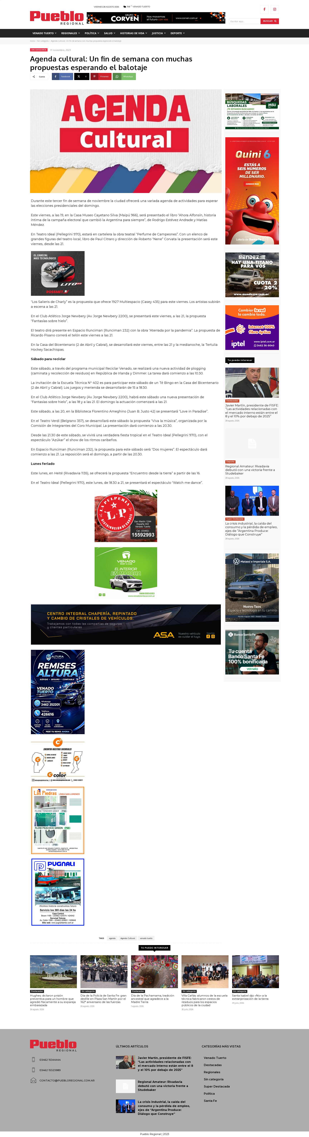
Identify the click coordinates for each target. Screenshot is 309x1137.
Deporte (230, 462)
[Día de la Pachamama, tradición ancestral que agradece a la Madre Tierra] (154, 971)
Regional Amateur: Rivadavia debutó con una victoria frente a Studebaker (250, 469)
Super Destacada (234, 519)
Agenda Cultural (128, 938)
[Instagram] (275, 9)
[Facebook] (264, 9)
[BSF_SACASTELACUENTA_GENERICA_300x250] (252, 652)
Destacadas (232, 401)
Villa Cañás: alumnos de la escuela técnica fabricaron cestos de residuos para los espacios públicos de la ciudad (204, 1000)
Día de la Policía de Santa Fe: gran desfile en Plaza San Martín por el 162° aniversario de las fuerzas (103, 999)
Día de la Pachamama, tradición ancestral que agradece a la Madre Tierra (152, 999)
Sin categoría (43, 41)
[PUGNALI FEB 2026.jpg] (126, 892)
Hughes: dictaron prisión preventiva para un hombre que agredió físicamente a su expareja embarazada (53, 1000)
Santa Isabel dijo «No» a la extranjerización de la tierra (250, 997)
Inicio (32, 41)
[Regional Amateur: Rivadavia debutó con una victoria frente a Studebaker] (252, 444)
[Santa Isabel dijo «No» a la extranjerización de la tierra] (255, 971)
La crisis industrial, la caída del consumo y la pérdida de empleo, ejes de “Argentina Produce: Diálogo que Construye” (251, 529)
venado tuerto (146, 938)
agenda (112, 938)
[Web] (252, 327)
